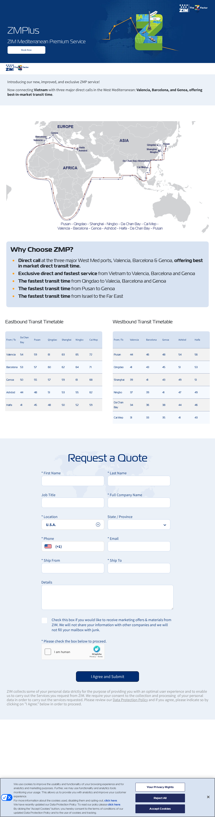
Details (46, 582)
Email (113, 538)
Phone (47, 538)
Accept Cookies (160, 808)
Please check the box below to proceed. (73, 641)
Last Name (117, 473)
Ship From (50, 560)
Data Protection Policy (130, 699)
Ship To (115, 560)
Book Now (26, 49)
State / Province (120, 516)
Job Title (48, 494)
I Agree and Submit (107, 676)
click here (110, 800)
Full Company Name (125, 494)
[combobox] (72, 524)
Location (49, 516)
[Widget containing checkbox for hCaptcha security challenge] (73, 652)
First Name (51, 473)
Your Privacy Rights (160, 787)
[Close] (208, 796)
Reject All (160, 798)
